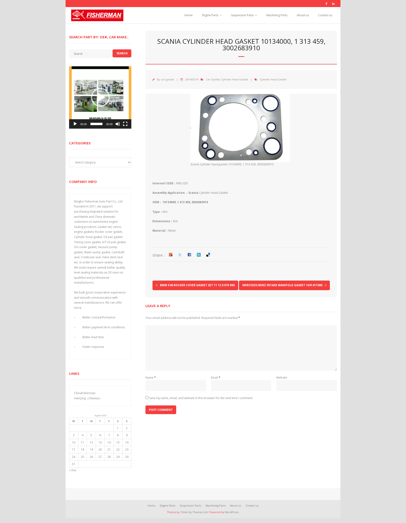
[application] (100, 97)
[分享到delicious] (208, 255)
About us (303, 15)
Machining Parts (276, 15)
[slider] (96, 124)
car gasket (167, 79)
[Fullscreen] (125, 124)
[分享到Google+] (170, 255)
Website (281, 378)
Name (150, 378)
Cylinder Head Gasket (234, 79)
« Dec (73, 470)
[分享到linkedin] (199, 255)
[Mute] (117, 124)
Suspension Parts (242, 15)
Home (188, 15)
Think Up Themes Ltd (193, 512)
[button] (100, 97)
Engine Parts (210, 15)
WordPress (231, 512)
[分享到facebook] (189, 255)
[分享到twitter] (180, 255)
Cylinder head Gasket (273, 79)
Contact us (325, 15)
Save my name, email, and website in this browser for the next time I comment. (201, 398)
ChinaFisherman (84, 393)
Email (215, 378)
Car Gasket (213, 79)
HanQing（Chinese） (88, 398)
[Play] (75, 124)
